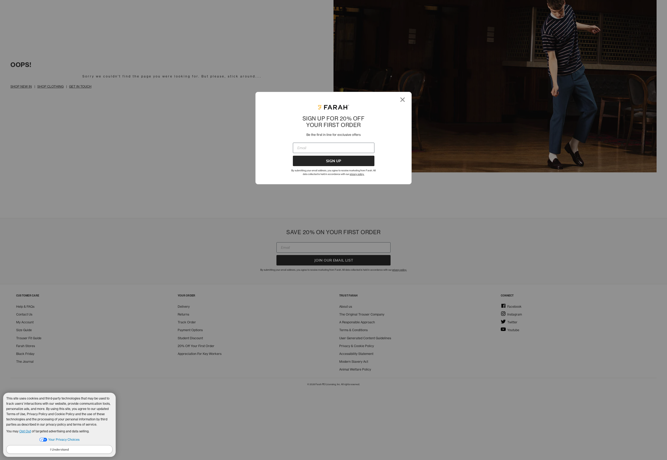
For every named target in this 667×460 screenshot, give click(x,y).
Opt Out (25, 431)
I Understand (59, 449)
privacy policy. (357, 174)
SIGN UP (333, 161)
